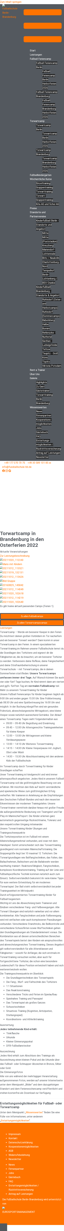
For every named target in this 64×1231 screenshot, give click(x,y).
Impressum (15, 1134)
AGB (11, 1150)
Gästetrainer (43, 390)
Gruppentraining (44, 187)
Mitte (45, 233)
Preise (33, 208)
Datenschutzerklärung (21, 1142)
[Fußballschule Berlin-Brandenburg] (10, 11)
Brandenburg (43, 403)
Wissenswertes (38, 407)
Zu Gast (40, 386)
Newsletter (42, 457)
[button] (32, 628)
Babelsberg (48, 320)
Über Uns (35, 374)
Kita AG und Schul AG (47, 204)
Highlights (41, 382)
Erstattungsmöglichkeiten (15, 1120)
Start (33, 50)
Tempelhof (48, 270)
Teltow (46, 349)
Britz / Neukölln (50, 258)
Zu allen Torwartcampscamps (32, 623)
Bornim (46, 328)
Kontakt (13, 1138)
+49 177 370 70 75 (14, 462)
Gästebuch (42, 432)
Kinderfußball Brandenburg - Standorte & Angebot (47, 291)
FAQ (38, 436)
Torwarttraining (44, 191)
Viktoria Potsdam (51, 365)
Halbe (45, 324)
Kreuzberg (47, 245)
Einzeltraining (43, 183)
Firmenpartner (43, 415)
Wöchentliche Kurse (41, 179)
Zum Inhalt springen (10, 1)
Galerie (33, 378)
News (39, 411)
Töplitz (46, 361)
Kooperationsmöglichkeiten (24, 1146)
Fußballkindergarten (40, 175)
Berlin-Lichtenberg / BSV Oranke (49, 278)
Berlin (39, 399)
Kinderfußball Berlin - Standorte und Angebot (47, 224)
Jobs (38, 428)
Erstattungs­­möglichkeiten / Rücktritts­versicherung (48, 444)
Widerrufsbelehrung (19, 1155)
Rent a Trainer (37, 370)
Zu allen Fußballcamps (32, 616)
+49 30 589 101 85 (37, 462)
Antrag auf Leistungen (48, 452)
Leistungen (36, 54)
